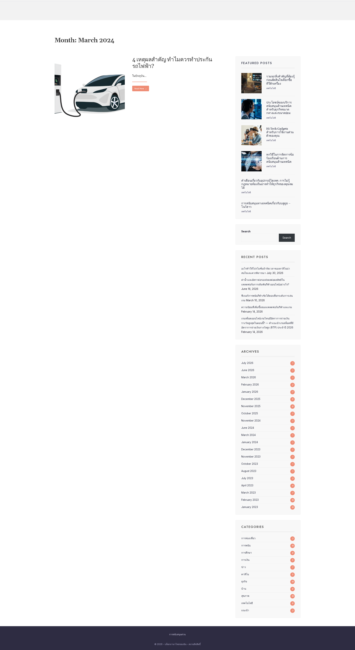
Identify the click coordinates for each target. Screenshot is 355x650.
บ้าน (243, 588)
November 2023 (251, 456)
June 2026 (247, 370)
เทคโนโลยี (271, 88)
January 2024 (249, 442)
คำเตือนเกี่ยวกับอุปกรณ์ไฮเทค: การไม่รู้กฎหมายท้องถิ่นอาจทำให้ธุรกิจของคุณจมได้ (267, 184)
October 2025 (249, 413)
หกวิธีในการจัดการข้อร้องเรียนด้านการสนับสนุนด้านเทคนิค (280, 158)
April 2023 (247, 485)
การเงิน (245, 559)
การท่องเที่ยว (248, 538)
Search (246, 231)
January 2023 (249, 507)
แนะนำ (245, 610)
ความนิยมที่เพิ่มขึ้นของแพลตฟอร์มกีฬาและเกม (266, 307)
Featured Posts (256, 63)
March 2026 (248, 377)
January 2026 (249, 391)
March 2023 (248, 492)
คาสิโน (245, 574)
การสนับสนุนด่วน (177, 634)
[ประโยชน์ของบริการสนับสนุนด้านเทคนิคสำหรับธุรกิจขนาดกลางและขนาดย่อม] (251, 109)
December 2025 (250, 398)
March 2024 (248, 435)
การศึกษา (246, 552)
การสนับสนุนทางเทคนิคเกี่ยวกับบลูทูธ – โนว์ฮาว (265, 205)
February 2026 (250, 384)
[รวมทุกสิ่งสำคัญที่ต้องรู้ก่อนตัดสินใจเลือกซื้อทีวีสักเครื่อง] (251, 83)
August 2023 (248, 471)
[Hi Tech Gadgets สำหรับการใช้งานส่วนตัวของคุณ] (251, 135)
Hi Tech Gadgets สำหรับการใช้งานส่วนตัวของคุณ (280, 132)
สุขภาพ (245, 595)
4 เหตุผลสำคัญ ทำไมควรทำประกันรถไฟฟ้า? (172, 63)
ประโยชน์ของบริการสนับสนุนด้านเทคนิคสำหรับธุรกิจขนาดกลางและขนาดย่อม (279, 108)
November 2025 (251, 406)
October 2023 (249, 463)
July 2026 (247, 362)
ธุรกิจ (244, 581)
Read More (140, 88)
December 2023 (250, 449)
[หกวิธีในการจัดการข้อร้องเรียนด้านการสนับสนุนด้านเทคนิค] (251, 161)
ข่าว (243, 567)
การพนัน (246, 545)
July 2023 (247, 478)
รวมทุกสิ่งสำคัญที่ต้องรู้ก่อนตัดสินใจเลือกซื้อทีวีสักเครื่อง (280, 80)
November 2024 (251, 420)
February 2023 (250, 499)
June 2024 (247, 427)
